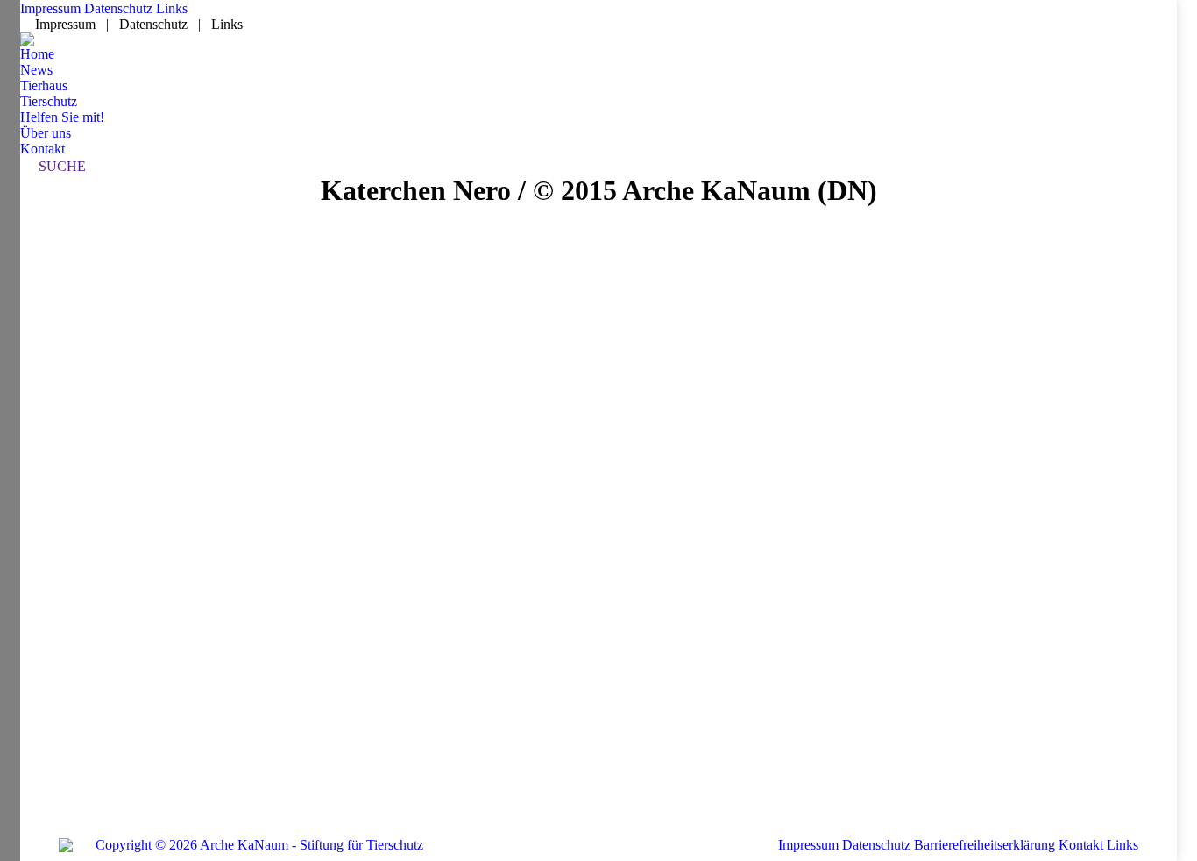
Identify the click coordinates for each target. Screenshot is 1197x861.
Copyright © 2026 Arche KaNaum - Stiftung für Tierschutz (259, 844)
